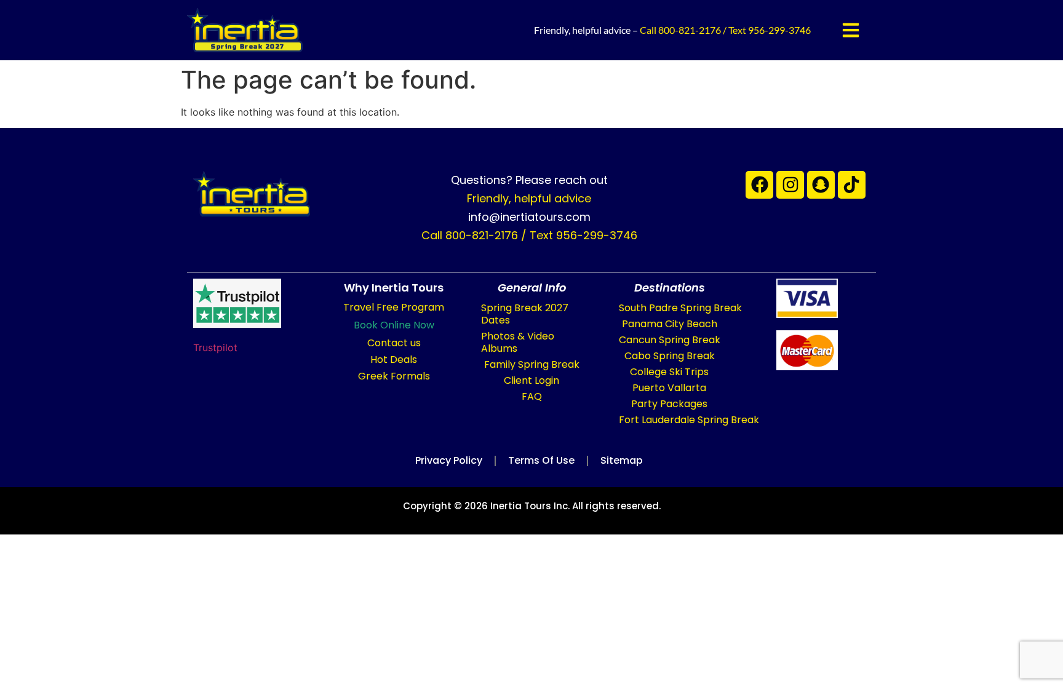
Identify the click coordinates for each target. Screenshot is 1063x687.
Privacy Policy (448, 460)
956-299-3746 (779, 30)
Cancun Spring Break (669, 340)
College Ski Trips (669, 372)
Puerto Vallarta (669, 388)
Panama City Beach (669, 324)
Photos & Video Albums (517, 342)
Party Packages (669, 404)
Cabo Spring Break (669, 356)
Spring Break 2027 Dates (524, 314)
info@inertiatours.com (529, 216)
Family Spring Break (531, 364)
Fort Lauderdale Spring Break (689, 420)
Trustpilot (215, 347)
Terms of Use (541, 460)
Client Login (531, 380)
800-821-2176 (689, 30)
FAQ (532, 396)
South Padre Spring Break (680, 308)
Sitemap (621, 460)
